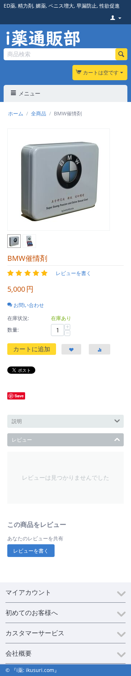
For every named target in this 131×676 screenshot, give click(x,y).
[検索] (121, 54)
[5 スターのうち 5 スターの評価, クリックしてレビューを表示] (28, 273)
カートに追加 (31, 349)
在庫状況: (18, 318)
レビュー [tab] (22, 439)
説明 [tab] (17, 421)
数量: (13, 329)
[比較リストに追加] (99, 349)
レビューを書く (73, 273)
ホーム (15, 113)
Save (19, 395)
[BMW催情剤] (59, 179)
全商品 (38, 113)
